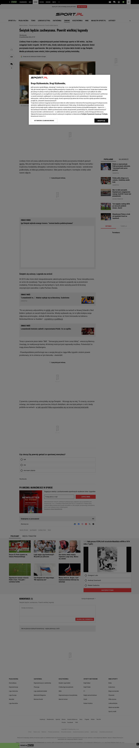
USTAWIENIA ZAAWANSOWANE (44, 120)
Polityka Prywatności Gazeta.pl (91, 114)
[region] (69, 100)
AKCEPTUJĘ (101, 120)
